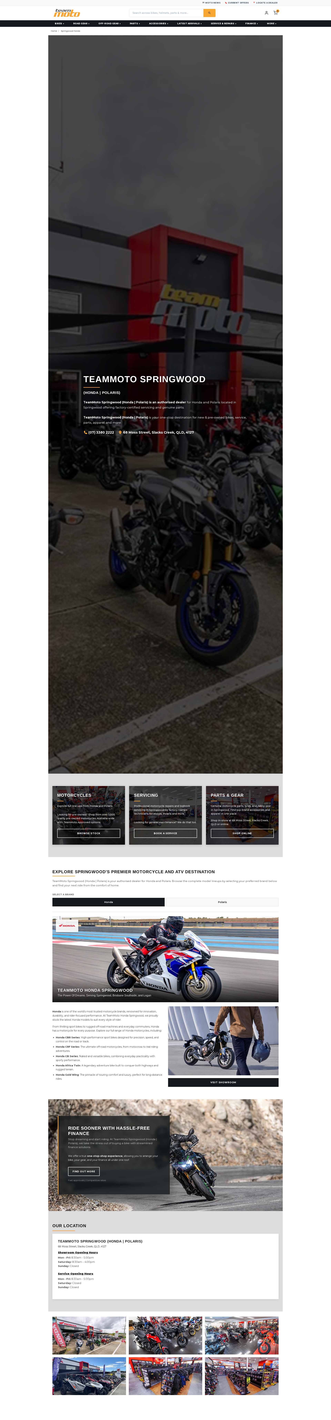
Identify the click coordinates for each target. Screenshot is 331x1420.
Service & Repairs (222, 23)
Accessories (157, 23)
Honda (108, 902)
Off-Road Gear (108, 23)
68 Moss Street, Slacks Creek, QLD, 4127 (158, 432)
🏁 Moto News (211, 3)
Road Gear (80, 23)
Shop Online (242, 833)
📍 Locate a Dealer (265, 3)
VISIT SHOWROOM (223, 1082)
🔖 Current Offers (237, 3)
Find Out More (84, 1171)
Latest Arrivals (188, 23)
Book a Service (165, 833)
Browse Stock (88, 833)
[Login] (266, 12)
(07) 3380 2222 (101, 432)
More (270, 23)
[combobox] (166, 13)
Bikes (58, 23)
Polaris (222, 902)
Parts (134, 23)
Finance (250, 23)
